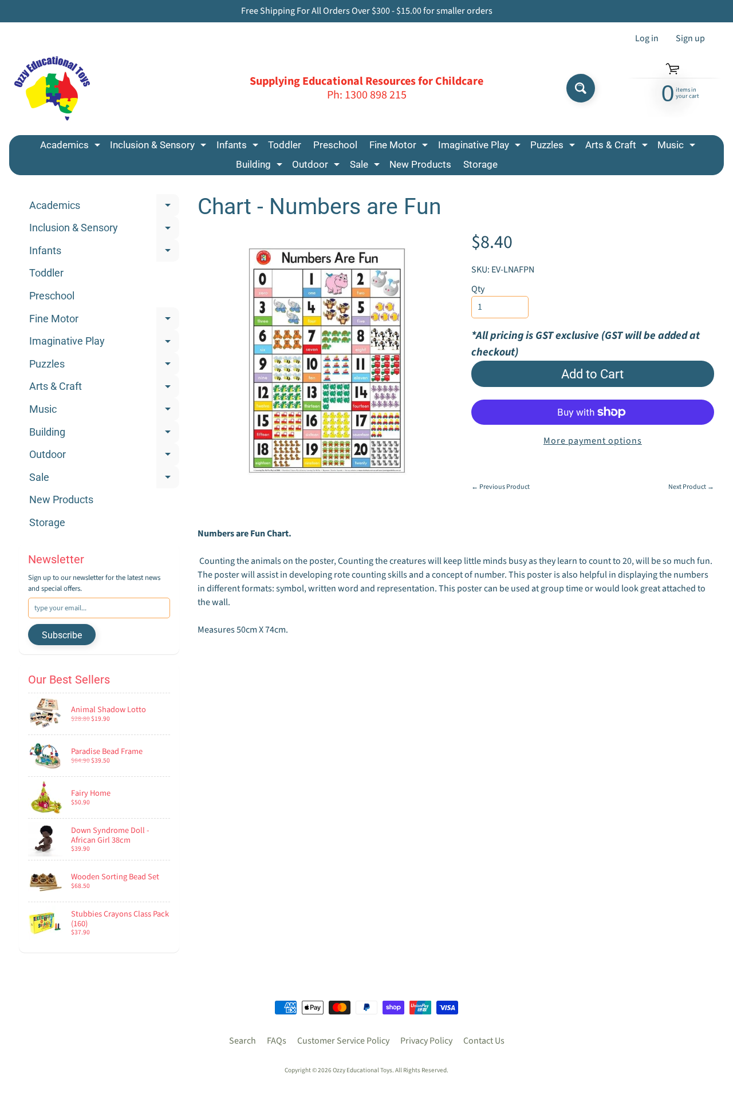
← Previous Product (500, 487)
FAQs (276, 1040)
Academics (71, 147)
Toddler (284, 145)
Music (677, 147)
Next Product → (691, 487)
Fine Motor (400, 147)
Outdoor (317, 166)
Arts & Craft (618, 147)
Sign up (690, 38)
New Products (420, 164)
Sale (366, 166)
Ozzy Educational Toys (362, 1070)
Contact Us (484, 1040)
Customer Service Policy (343, 1040)
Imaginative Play (480, 147)
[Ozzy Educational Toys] (52, 88)
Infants (238, 147)
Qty (477, 289)
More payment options (592, 441)
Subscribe (62, 635)
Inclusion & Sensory (159, 147)
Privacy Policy (426, 1040)
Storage (480, 164)
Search (242, 1040)
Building (260, 166)
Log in (647, 38)
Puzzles (554, 147)
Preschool (335, 145)
